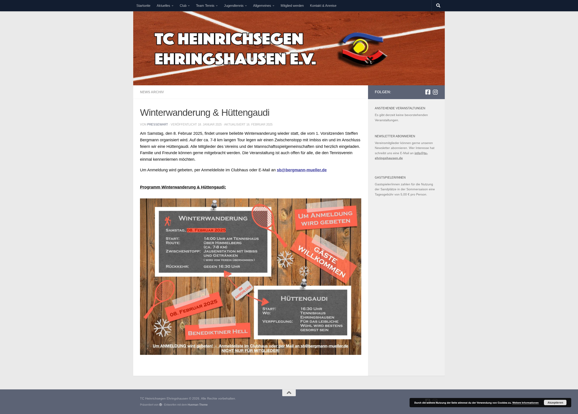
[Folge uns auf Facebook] (428, 92)
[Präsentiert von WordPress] (160, 404)
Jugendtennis (234, 5)
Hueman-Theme (198, 404)
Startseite (143, 5)
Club (183, 5)
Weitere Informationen (525, 402)
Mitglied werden (292, 5)
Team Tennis (205, 5)
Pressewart (157, 124)
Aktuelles (163, 5)
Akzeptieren (555, 402)
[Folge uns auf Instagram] (435, 92)
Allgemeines (262, 5)
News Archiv (152, 92)
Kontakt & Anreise (323, 5)
